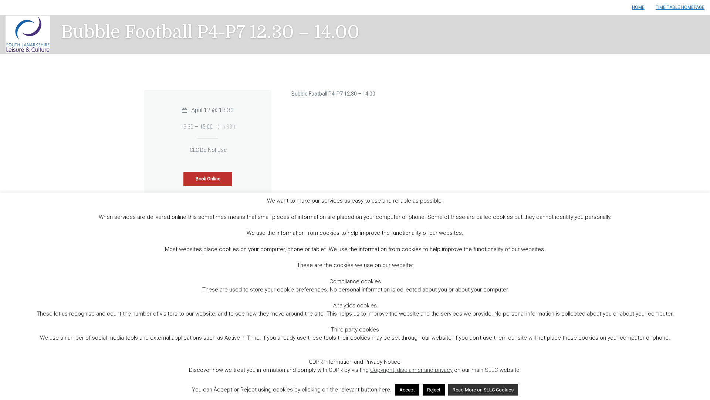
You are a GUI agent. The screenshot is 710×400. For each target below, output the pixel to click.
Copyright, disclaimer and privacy (411, 370)
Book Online (208, 178)
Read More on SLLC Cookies (483, 390)
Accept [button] (407, 390)
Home (638, 7)
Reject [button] (433, 390)
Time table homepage (680, 7)
